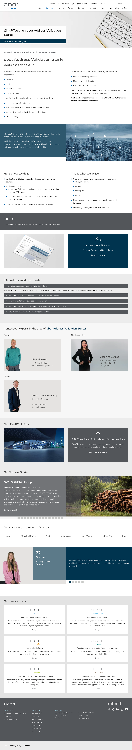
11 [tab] (49, 518)
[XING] (113, 709)
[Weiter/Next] (129, 536)
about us (93, 3)
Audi (27, 536)
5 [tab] (31, 518)
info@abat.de (83, 715)
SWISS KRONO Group (18, 482)
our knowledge (68, 3)
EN (102, 3)
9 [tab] (43, 518)
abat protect (93, 8)
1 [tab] (19, 518)
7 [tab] (37, 518)
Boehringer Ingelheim (111, 536)
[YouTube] (126, 709)
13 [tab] (56, 518)
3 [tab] (25, 518)
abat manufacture (66, 8)
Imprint (27, 746)
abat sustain (107, 8)
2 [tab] (22, 518)
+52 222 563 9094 (108, 360)
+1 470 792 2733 (107, 363)
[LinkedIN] (117, 709)
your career (82, 3)
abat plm (81, 8)
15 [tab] (62, 518)
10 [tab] (46, 518)
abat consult (50, 8)
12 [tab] (53, 518)
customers (54, 3)
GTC (5, 746)
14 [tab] (59, 518)
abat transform (121, 8)
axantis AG (45, 536)
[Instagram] (122, 709)
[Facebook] (109, 709)
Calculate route (83, 718)
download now (97, 255)
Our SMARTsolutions (21, 52)
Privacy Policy (15, 746)
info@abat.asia (38, 407)
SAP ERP (33, 52)
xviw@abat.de (106, 365)
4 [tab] (28, 518)
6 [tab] (34, 518)
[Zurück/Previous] (2, 536)
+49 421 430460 (39, 363)
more (35, 630)
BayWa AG (66, 536)
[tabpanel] (66, 496)
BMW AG (86, 536)
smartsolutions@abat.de (42, 365)
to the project (10, 510)
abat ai (39, 8)
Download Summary (14, 41)
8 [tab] (40, 518)
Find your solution (97, 452)
